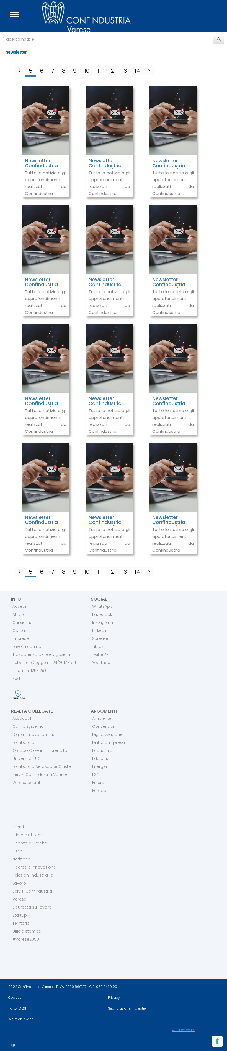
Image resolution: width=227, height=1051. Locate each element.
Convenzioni (104, 726)
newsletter (16, 52)
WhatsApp (102, 606)
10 (86, 71)
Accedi (19, 606)
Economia (102, 750)
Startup (19, 915)
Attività (19, 614)
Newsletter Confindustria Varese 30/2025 (171, 165)
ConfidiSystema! (28, 726)
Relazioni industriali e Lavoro (32, 879)
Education (102, 758)
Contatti (20, 630)
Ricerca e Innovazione (34, 867)
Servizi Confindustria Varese (39, 774)
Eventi (18, 827)
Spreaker (101, 638)
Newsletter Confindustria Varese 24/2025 (171, 403)
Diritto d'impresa (108, 742)
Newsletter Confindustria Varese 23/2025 (44, 522)
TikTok (98, 646)
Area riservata (183, 1029)
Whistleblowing (21, 1019)
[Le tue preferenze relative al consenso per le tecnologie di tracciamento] (217, 1041)
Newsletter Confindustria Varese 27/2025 (171, 284)
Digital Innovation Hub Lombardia (34, 738)
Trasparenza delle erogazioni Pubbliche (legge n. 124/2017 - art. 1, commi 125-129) (44, 662)
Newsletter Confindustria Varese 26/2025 (44, 403)
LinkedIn (100, 630)
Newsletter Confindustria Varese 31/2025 (107, 165)
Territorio (21, 923)
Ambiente (101, 718)
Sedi (16, 678)
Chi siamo (22, 622)
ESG (96, 774)
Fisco (17, 851)
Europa (99, 790)
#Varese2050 (25, 939)
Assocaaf (21, 718)
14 (137, 71)
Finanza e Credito (29, 843)
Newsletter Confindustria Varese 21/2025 (170, 522)
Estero (98, 782)
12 (111, 71)
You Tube (101, 662)
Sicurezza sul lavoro (31, 907)
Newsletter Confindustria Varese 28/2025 (108, 284)
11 (99, 71)
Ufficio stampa (26, 931)
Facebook (102, 614)
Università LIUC (26, 758)
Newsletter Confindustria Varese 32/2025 (44, 165)
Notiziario (21, 859)
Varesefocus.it (26, 782)
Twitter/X (100, 654)
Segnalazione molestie (127, 1008)
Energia (99, 766)
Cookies (15, 997)
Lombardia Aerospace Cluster (42, 766)
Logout (14, 1044)
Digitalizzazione (107, 734)
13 (124, 71)
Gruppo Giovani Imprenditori (40, 750)
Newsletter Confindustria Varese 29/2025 (44, 284)
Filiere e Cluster (27, 835)
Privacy (114, 997)
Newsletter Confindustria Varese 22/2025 (107, 522)
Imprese (20, 638)
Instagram (102, 622)
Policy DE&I (17, 1008)
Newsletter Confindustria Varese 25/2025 (108, 403)
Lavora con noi (27, 646)
